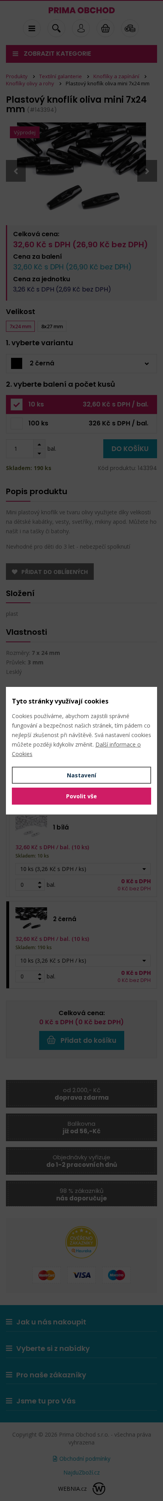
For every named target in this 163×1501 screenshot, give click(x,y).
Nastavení (81, 775)
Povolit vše (81, 796)
